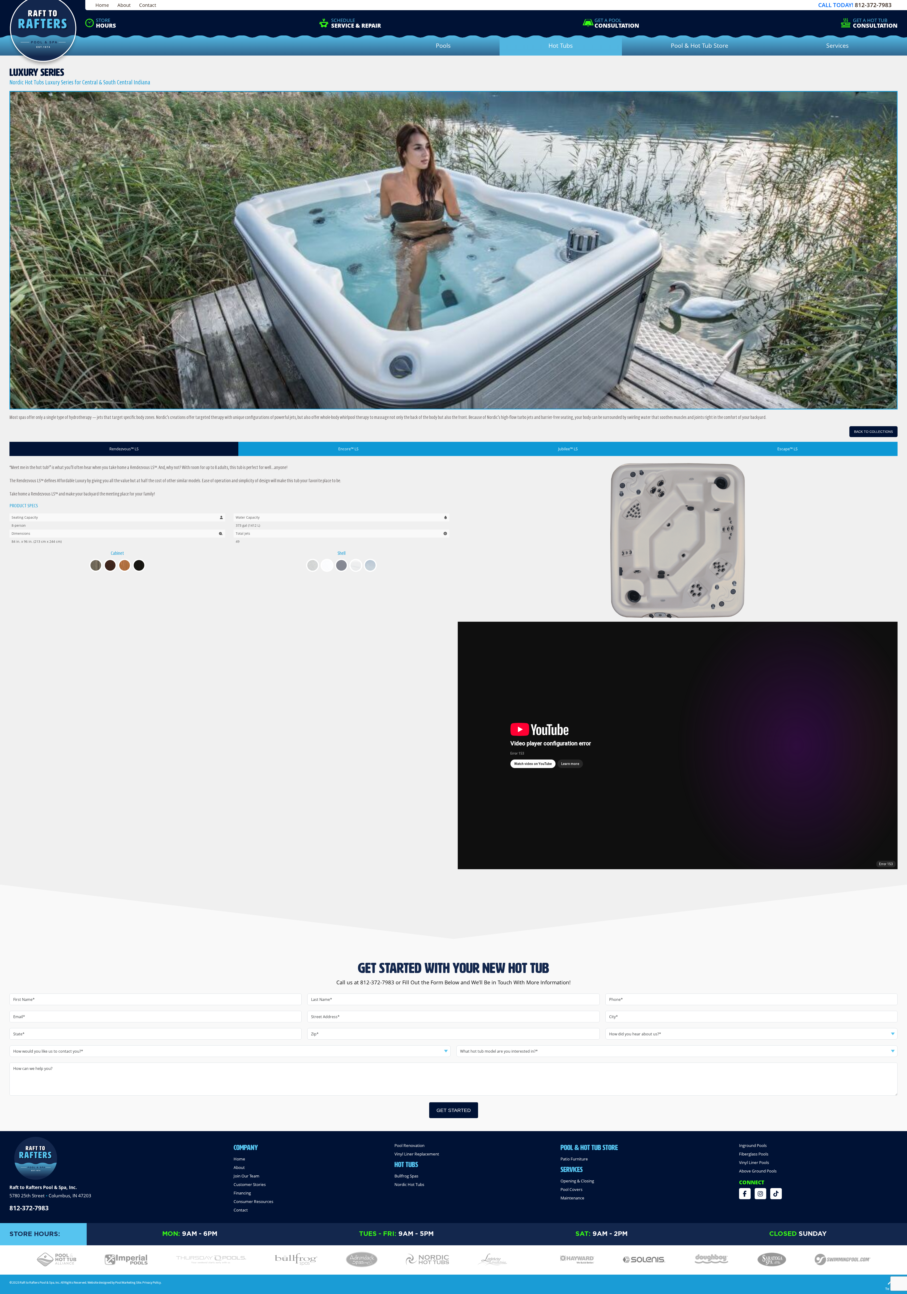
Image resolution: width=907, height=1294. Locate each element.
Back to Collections (873, 432)
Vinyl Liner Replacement (416, 1154)
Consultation (617, 23)
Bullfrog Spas (406, 1176)
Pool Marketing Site (128, 1282)
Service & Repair (356, 23)
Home (102, 5)
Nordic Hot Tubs (409, 1184)
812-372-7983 (873, 5)
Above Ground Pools (758, 1171)
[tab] (123, 449)
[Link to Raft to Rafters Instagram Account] (760, 1193)
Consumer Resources (253, 1201)
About (124, 5)
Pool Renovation (409, 1145)
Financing (242, 1193)
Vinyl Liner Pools (754, 1162)
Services (571, 1168)
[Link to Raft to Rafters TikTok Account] (776, 1193)
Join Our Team (246, 1176)
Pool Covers (571, 1189)
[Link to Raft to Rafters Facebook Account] (745, 1193)
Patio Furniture (574, 1159)
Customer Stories (250, 1184)
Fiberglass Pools (753, 1154)
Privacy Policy (151, 1282)
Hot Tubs (406, 1163)
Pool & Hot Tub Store (589, 1146)
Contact (147, 5)
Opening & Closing (577, 1181)
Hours (106, 23)
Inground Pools (753, 1145)
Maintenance (572, 1198)
